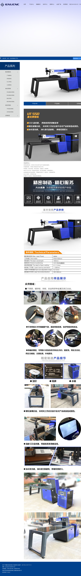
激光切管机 (9, 98)
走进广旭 (59, 4)
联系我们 (65, 4)
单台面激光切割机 (10, 92)
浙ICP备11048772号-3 (27, 565)
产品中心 (31, 4)
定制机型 (7, 115)
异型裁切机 (9, 78)
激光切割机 (8, 88)
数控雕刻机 (8, 72)
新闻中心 (52, 4)
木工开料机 (9, 81)
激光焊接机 (8, 105)
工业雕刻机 (9, 85)
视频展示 (38, 4)
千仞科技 (8, 572)
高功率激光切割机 (10, 101)
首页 (25, 4)
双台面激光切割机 (10, 95)
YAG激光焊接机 (10, 108)
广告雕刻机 (9, 75)
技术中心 (45, 4)
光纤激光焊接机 (10, 111)
